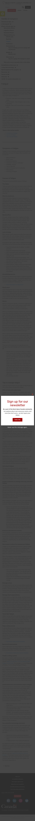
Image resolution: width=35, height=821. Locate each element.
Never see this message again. (17, 427)
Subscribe (17, 419)
